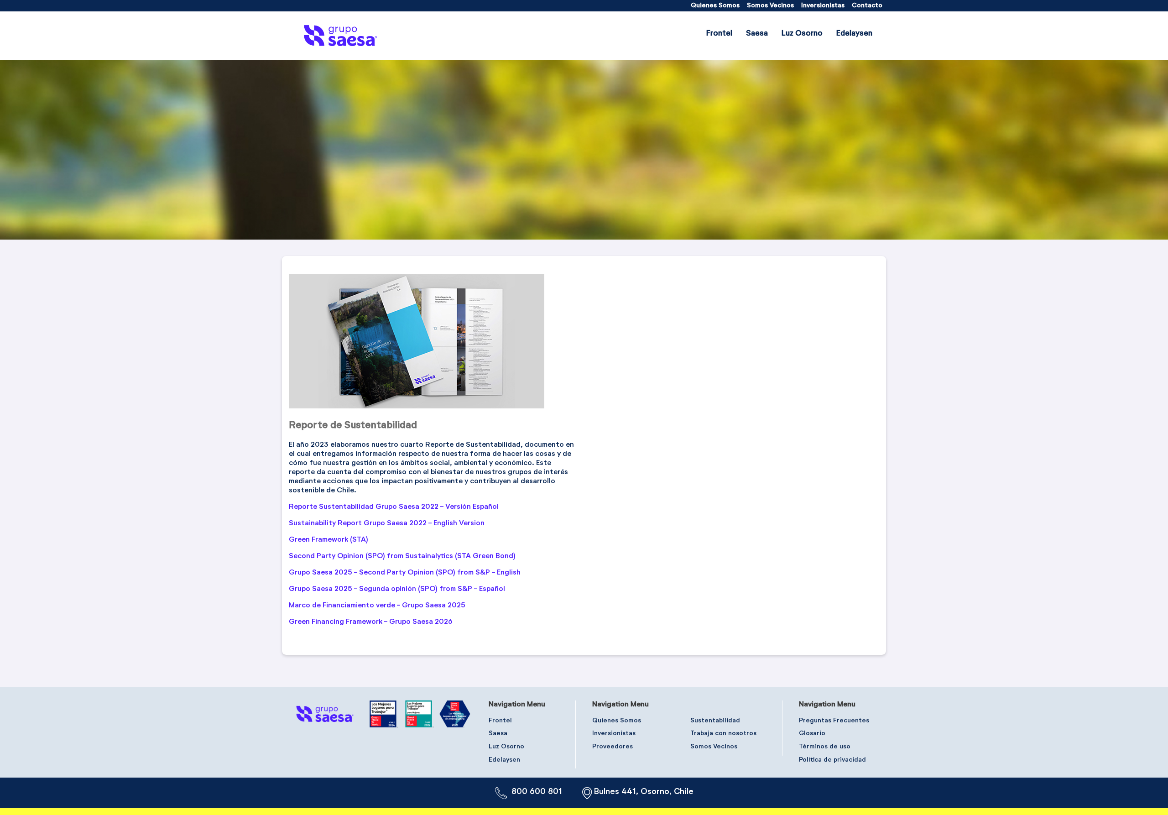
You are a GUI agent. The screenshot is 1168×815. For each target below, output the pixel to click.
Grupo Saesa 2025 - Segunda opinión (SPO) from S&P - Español (397, 589)
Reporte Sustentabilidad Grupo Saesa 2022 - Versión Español (394, 507)
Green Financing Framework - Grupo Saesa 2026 (371, 622)
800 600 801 (536, 792)
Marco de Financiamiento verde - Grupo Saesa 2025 (377, 605)
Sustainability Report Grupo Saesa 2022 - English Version (387, 523)
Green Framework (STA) (328, 539)
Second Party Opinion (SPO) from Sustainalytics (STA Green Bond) (402, 556)
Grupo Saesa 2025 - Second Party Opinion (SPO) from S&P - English (405, 572)
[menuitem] (715, 5)
